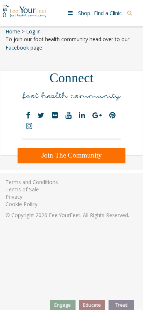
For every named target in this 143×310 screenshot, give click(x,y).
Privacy (14, 196)
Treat (121, 305)
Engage (62, 305)
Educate (92, 305)
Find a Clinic (108, 13)
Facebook (18, 47)
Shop (84, 13)
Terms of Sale (22, 189)
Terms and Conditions (32, 182)
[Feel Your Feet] (25, 10)
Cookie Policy (21, 204)
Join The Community (71, 155)
